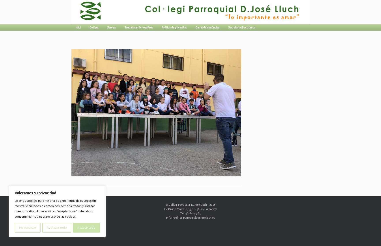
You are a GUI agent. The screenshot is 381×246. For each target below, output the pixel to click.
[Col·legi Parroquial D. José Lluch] (72, 12)
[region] (57, 211)
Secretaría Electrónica (241, 27)
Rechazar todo (57, 227)
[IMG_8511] (156, 175)
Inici (78, 27)
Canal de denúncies (207, 27)
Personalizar (27, 227)
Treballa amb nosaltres (139, 27)
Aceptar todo (86, 227)
